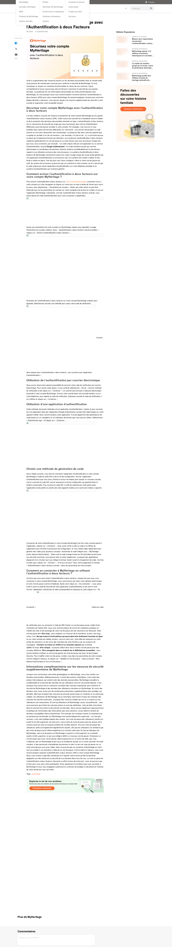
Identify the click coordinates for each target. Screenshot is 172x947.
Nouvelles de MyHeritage (53, 6)
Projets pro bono (75, 11)
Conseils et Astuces (139, 36)
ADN (21, 11)
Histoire (46, 21)
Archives (72, 16)
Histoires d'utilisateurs (52, 16)
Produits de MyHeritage (28, 16)
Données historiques (27, 6)
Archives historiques (139, 49)
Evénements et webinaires (53, 11)
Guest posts (73, 6)
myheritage (35, 774)
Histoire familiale (25, 21)
